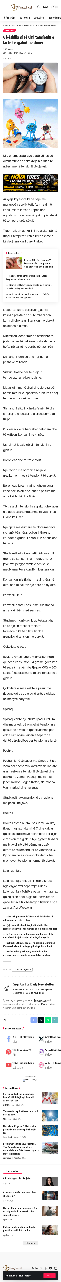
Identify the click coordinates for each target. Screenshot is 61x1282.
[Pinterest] (19, 1052)
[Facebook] (19, 1039)
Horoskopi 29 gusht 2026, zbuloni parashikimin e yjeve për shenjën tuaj (20, 1129)
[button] (49, 1275)
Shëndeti (9, 31)
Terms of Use (40, 1000)
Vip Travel (7, 1158)
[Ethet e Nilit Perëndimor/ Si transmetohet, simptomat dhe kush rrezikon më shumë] (14, 263)
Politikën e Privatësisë (18, 1275)
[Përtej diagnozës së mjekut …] (50, 1181)
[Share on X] (41, 1020)
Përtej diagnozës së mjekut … (18, 1178)
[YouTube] (50, 1268)
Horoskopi (7, 1137)
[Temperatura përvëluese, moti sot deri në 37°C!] (50, 1115)
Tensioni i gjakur (22, 970)
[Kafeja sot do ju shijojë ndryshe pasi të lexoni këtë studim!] (50, 1230)
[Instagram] (55, 1268)
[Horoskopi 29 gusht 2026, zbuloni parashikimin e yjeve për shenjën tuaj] (50, 1130)
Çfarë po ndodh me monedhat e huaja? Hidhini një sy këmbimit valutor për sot (19, 1097)
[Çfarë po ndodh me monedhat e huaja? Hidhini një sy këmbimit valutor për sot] (50, 1098)
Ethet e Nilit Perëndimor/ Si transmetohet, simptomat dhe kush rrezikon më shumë (38, 263)
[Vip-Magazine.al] (21, 7)
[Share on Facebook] (33, 1020)
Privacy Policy (48, 1004)
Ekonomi (6, 1105)
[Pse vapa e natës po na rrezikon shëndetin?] (50, 1195)
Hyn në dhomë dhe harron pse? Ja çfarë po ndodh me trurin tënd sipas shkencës (20, 1211)
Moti (5, 1119)
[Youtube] (19, 1065)
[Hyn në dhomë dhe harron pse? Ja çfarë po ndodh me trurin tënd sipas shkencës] (50, 1211)
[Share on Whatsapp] (48, 1020)
